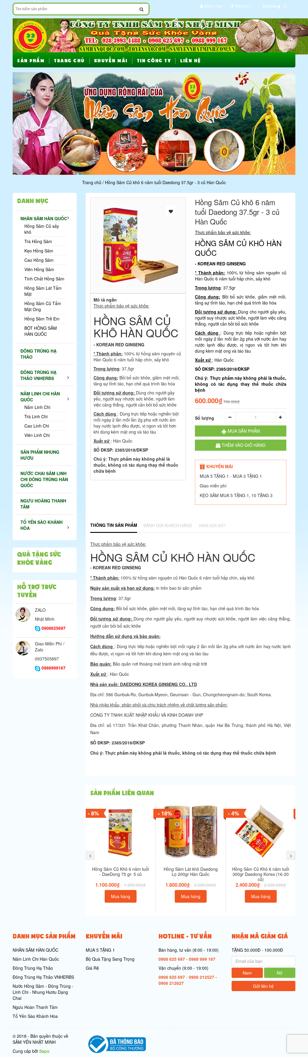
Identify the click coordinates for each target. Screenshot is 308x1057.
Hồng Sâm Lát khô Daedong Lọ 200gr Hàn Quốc (191, 871)
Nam (247, 973)
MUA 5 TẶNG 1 (100, 950)
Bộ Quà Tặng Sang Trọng (110, 959)
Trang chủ (91, 182)
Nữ (279, 973)
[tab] (113, 525)
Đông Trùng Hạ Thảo (33, 968)
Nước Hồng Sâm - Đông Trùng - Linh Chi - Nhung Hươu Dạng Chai (43, 992)
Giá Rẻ (92, 968)
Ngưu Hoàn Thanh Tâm (35, 1007)
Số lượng (204, 418)
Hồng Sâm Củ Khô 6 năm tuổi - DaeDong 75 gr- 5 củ (120, 871)
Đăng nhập (213, 5)
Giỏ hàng (271, 6)
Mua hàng (120, 896)
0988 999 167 (202, 959)
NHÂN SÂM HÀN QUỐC (35, 950)
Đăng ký (242, 5)
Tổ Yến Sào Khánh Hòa (35, 1016)
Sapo (44, 1051)
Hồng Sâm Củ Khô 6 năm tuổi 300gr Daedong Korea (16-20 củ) (260, 874)
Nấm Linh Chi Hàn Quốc (36, 959)
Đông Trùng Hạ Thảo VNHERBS (43, 977)
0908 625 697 (172, 959)
